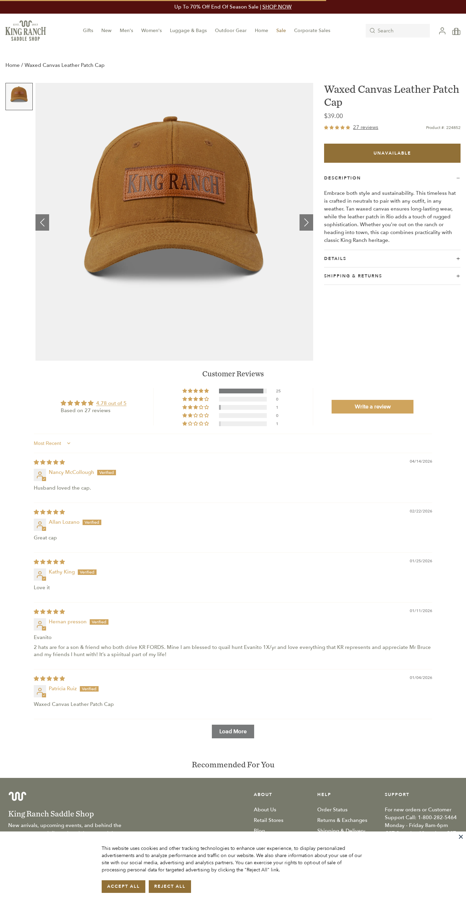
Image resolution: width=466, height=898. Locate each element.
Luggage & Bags (188, 30)
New (106, 30)
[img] (49, 462)
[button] (42, 222)
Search (386, 30)
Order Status (332, 809)
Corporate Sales (312, 30)
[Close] (461, 836)
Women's (151, 30)
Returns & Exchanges (342, 820)
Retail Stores (268, 820)
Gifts (88, 30)
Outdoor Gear (231, 30)
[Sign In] (442, 31)
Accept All (123, 886)
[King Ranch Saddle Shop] (25, 30)
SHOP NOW (277, 6)
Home (261, 30)
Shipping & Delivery (341, 830)
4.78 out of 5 (111, 403)
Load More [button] (233, 731)
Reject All (170, 886)
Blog (259, 830)
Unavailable (392, 153)
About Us (265, 809)
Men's (126, 30)
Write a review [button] (373, 406)
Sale (281, 30)
